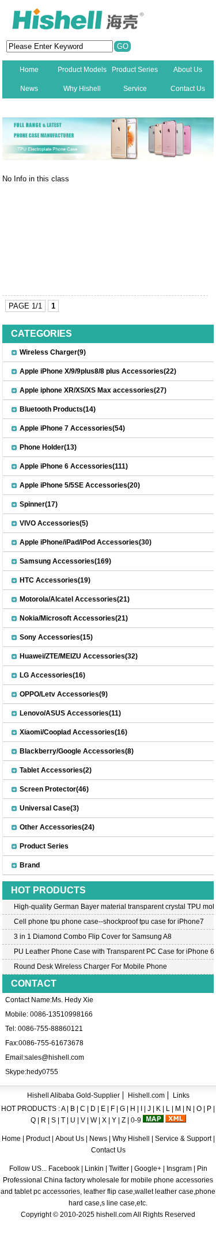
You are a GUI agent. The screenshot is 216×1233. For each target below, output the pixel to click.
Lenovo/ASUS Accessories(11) (70, 713)
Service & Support (183, 1139)
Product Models (82, 70)
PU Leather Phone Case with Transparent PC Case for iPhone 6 (114, 951)
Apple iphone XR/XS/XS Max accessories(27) (93, 390)
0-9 (136, 1120)
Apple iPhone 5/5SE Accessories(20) (80, 485)
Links (181, 1095)
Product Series (135, 70)
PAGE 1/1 (25, 306)
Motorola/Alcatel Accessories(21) (75, 599)
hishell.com (114, 1215)
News (29, 89)
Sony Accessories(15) (56, 637)
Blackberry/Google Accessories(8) (77, 751)
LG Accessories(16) (52, 675)
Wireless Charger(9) (53, 352)
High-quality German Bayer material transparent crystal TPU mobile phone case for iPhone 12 (114, 907)
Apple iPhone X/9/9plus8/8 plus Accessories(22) (98, 371)
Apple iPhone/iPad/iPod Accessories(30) (85, 542)
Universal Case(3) (49, 808)
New (29, 108)
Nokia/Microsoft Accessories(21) (74, 618)
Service (135, 89)
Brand (30, 865)
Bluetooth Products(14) (58, 409)
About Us (187, 70)
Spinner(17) (39, 504)
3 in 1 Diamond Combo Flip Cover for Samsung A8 (93, 937)
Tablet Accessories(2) (56, 770)
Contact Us (187, 89)
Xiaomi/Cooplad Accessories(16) (73, 732)
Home (29, 70)
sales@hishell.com (54, 1057)
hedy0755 (42, 1072)
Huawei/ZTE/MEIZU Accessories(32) (79, 656)
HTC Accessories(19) (55, 580)
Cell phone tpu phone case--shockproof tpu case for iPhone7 (109, 922)
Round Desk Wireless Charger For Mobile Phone (90, 966)
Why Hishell (82, 89)
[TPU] (108, 158)
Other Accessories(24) (57, 827)
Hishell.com (146, 1095)
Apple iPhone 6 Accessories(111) (74, 466)
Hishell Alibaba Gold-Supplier (73, 1095)
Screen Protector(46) (54, 789)
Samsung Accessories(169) (65, 561)
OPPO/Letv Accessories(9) (64, 694)
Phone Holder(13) (48, 447)
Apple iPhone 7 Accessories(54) (72, 428)
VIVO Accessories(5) (54, 523)
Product (39, 1139)
